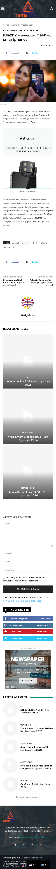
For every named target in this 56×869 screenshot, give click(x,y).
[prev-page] (5, 505)
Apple (21, 30)
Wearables (27, 433)
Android (15, 25)
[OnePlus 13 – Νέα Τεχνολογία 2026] (10, 784)
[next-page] (10, 505)
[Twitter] (40, 845)
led (14, 247)
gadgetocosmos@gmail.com (33, 837)
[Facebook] (16, 845)
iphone (7, 247)
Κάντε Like (46, 618)
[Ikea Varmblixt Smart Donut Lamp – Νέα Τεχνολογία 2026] (10, 765)
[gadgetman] (28, 303)
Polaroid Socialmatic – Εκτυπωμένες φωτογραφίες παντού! (41, 282)
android (15, 243)
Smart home (28, 488)
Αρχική (6, 25)
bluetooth (26, 243)
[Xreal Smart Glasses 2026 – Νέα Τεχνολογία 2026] (28, 416)
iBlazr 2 (44, 243)
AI (28, 377)
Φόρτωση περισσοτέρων (27, 797)
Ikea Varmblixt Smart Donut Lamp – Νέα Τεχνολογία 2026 (36, 767)
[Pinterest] (32, 845)
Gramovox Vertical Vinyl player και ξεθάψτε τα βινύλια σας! (14, 282)
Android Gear (27, 25)
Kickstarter (32, 30)
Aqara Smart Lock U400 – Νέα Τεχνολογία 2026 (28, 494)
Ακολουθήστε (44, 625)
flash (35, 243)
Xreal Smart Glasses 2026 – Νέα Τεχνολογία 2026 (28, 438)
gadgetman (28, 315)
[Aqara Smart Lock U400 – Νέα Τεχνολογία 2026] (28, 472)
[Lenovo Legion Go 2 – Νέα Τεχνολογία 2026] (28, 361)
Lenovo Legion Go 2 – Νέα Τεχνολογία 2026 (28, 383)
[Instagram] (24, 845)
